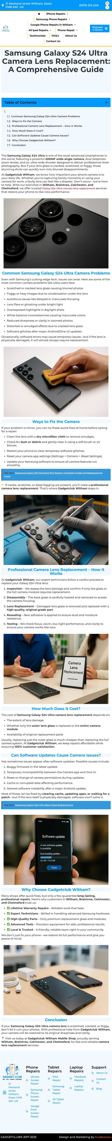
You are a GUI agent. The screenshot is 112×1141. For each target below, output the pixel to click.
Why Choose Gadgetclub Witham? (34, 140)
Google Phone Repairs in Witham (51, 24)
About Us (71, 35)
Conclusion (19, 145)
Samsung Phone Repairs (51, 19)
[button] (106, 102)
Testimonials (38, 35)
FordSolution (103, 1137)
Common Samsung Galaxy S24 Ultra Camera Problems (45, 116)
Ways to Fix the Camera (27, 121)
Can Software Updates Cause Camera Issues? (40, 135)
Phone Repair (66, 30)
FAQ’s (55, 35)
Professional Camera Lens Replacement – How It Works (47, 126)
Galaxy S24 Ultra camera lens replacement (68, 188)
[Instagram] (107, 7)
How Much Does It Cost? (27, 130)
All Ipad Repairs (38, 30)
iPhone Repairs (55, 13)
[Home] (39, 14)
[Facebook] (107, 3)
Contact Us (53, 41)
